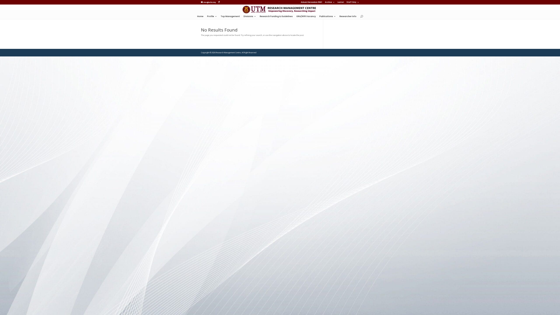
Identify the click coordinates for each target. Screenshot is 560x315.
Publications (326, 16)
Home (200, 16)
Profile (210, 16)
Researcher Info (348, 16)
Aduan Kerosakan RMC (311, 2)
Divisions (248, 16)
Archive (328, 2)
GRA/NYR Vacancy (306, 16)
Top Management (230, 16)
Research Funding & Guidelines (276, 16)
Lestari (340, 2)
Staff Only (351, 2)
